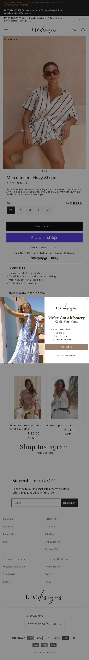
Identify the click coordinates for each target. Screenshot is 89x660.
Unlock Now (66, 346)
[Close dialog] (87, 299)
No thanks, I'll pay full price (66, 355)
